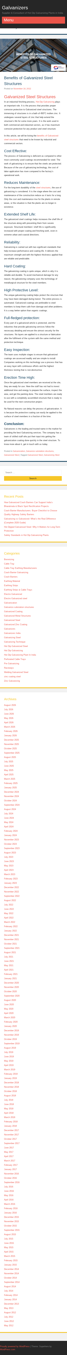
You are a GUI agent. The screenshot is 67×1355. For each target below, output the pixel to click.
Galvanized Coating (13, 611)
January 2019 (10, 1078)
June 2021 (9, 961)
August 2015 (10, 1234)
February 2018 (11, 1121)
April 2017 (8, 1156)
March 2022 (9, 922)
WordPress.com (7, 1349)
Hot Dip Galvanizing (13, 650)
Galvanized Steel (11, 455)
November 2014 (11, 1273)
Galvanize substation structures (40, 451)
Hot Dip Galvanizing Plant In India (20, 655)
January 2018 (10, 1126)
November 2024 (11, 796)
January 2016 (10, 1213)
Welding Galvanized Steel (16, 672)
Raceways (9, 668)
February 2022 (11, 926)
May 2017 (8, 1152)
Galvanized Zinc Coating (15, 624)
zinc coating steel (12, 676)
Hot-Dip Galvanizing (45, 102)
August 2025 (10, 757)
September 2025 (12, 753)
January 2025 (10, 787)
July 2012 (8, 1317)
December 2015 (11, 1217)
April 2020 (8, 1013)
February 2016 (11, 1208)
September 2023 (12, 848)
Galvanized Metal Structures (17, 616)
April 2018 (8, 1113)
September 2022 (12, 896)
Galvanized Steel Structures (30, 96)
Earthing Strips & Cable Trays (18, 590)
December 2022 (11, 887)
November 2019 (11, 1035)
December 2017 (11, 1130)
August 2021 (10, 952)
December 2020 (11, 983)
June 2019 (9, 1056)
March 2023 (9, 874)
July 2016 (8, 1186)
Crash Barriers (11, 577)
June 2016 (9, 1191)
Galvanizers (15, 7)
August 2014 (10, 1286)
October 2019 (10, 1039)
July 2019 (8, 1052)
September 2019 (12, 1043)
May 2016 (8, 1195)
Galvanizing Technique (14, 642)
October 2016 (10, 1178)
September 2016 (12, 1182)
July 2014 (8, 1291)
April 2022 (8, 918)
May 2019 (8, 1061)
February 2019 (11, 1074)
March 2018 (9, 1117)
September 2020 (12, 996)
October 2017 (10, 1139)
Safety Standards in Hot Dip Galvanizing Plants (26, 535)
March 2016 (9, 1204)
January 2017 (10, 1169)
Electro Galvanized (13, 594)
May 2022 (8, 913)
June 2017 (9, 1147)
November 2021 (11, 939)
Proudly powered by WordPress (15, 1346)
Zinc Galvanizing (12, 681)
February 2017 (11, 1165)
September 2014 (12, 1282)
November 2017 (11, 1134)
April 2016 (8, 1199)
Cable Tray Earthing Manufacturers (20, 568)
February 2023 (11, 878)
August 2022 (10, 900)
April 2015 (8, 1252)
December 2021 (11, 935)
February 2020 (11, 1022)
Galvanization (19, 451)
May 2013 (8, 1308)
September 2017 (12, 1143)
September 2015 (12, 1230)
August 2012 (10, 1312)
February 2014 (11, 1295)
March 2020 (9, 1017)
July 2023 (8, 857)
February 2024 (11, 831)
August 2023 (10, 852)
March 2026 (9, 727)
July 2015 (8, 1239)
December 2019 (11, 1030)
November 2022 (11, 891)
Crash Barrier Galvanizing (16, 572)
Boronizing (9, 559)
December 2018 (11, 1082)
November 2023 (11, 839)
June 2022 (9, 909)
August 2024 (10, 809)
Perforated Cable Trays (15, 659)
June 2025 (9, 766)
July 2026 (8, 709)
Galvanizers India (12, 633)
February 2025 (11, 783)
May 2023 (8, 865)
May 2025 (8, 770)
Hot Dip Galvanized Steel (16, 646)
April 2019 (8, 1065)
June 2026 (9, 714)
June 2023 (9, 861)
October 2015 (10, 1226)
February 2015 (11, 1260)
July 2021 (8, 957)
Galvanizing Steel (52, 455)
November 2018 (11, 1087)
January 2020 (10, 1026)
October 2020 (10, 991)
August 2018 (10, 1095)
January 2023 (10, 883)
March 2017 (9, 1160)
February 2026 (11, 731)
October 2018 (10, 1091)
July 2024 (8, 813)
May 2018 (8, 1108)
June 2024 (9, 818)
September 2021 (12, 948)
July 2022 (8, 904)
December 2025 (11, 740)
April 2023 (8, 870)
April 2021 (8, 970)
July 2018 (8, 1100)
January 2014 (10, 1299)
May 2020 (8, 1009)
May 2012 (8, 1325)
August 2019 (10, 1048)
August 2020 (10, 1000)
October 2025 (10, 748)
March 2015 (9, 1256)
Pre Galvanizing (11, 663)
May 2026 (8, 718)
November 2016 (11, 1173)
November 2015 (11, 1221)
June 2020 (9, 1004)
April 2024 (8, 826)
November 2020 (11, 987)
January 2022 (10, 931)
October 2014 (10, 1278)
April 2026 (8, 722)
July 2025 (8, 761)
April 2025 (8, 774)
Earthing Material (12, 581)
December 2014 (11, 1269)
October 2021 (10, 944)
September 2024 (12, 805)
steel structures (43, 187)
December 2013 (11, 1304)
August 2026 (10, 705)
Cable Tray (9, 564)
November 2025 (11, 744)
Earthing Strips (11, 585)
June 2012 (9, 1321)
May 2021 (8, 965)
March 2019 (9, 1069)
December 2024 (11, 792)
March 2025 (9, 779)
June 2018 (9, 1104)
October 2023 (10, 844)
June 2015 (9, 1243)
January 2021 (10, 978)
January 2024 (10, 835)
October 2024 (10, 800)
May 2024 (8, 822)
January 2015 (10, 1265)
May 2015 (8, 1247)
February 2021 (11, 974)
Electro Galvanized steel (15, 598)
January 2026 (10, 735)
